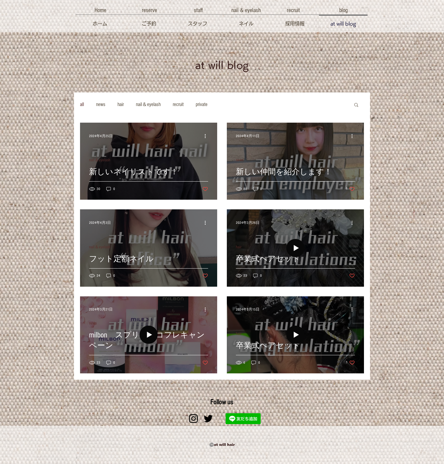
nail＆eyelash (148, 104)
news (100, 104)
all (82, 104)
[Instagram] (193, 418)
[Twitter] (208, 418)
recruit (178, 104)
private (202, 104)
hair (120, 104)
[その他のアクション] (207, 136)
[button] (100, 10)
